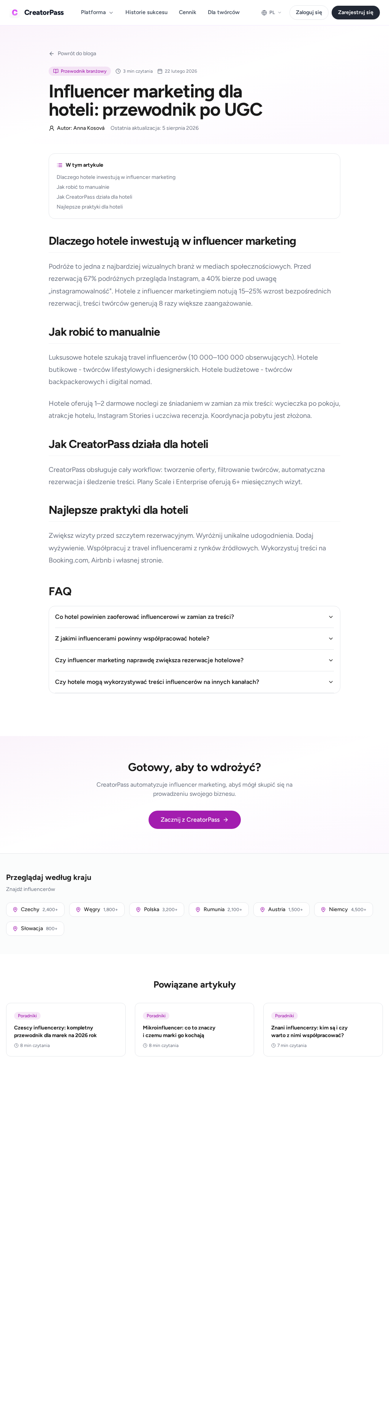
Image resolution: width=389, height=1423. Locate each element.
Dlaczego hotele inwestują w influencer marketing (116, 177)
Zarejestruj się (355, 12)
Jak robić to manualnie (83, 187)
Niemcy (348, 909)
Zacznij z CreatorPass (190, 819)
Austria (285, 909)
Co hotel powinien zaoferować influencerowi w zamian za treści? (144, 616)
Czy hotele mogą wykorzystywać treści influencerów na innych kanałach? (157, 681)
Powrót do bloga (77, 53)
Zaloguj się (309, 12)
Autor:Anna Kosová (80, 128)
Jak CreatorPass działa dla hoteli (94, 197)
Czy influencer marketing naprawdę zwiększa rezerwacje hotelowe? (149, 660)
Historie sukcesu (146, 12)
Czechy (39, 909)
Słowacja (39, 928)
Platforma (93, 12)
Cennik (187, 12)
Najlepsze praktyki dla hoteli (90, 207)
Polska (161, 909)
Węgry (101, 909)
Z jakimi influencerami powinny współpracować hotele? (132, 638)
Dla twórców (224, 12)
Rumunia (223, 909)
